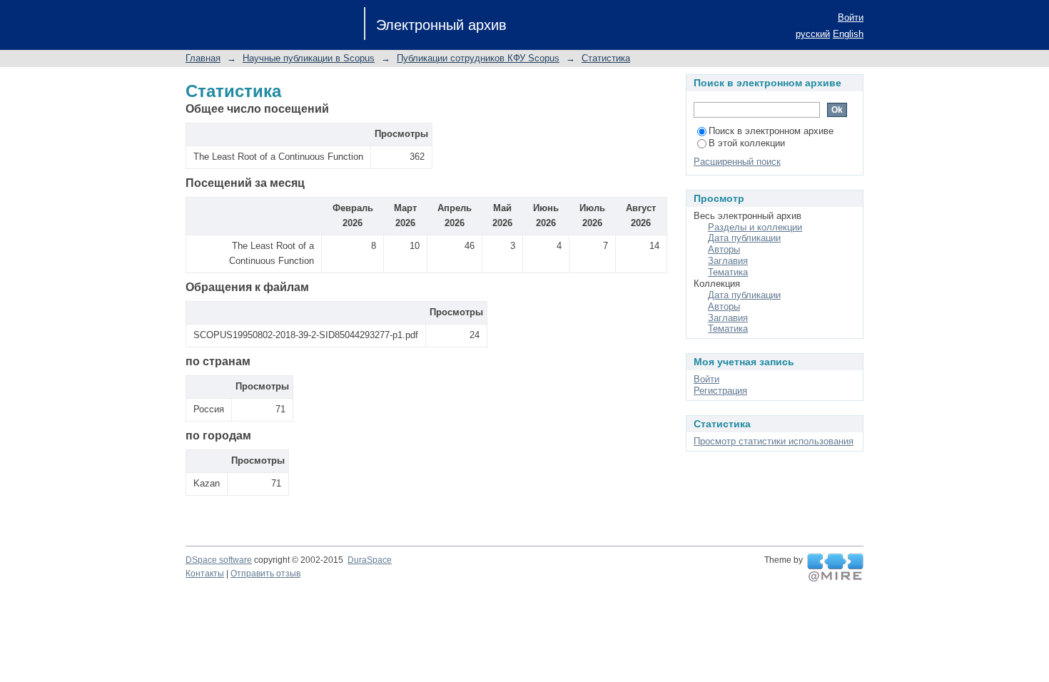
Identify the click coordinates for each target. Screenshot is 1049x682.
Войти (850, 17)
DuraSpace (370, 560)
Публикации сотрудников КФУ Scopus (478, 58)
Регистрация (720, 390)
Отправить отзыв (265, 574)
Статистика (606, 58)
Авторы (724, 249)
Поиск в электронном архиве (771, 131)
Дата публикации (744, 238)
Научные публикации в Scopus (309, 58)
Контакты (205, 574)
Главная (203, 58)
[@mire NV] (835, 568)
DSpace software (219, 560)
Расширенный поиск (737, 161)
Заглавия (728, 260)
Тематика (728, 272)
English (848, 34)
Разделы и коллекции (755, 227)
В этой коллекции (747, 143)
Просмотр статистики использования (773, 441)
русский (813, 34)
